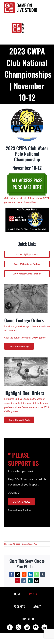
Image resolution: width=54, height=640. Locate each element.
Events (24, 544)
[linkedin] (44, 627)
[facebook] (10, 627)
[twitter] (18, 627)
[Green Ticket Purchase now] (27, 173)
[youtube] (36, 627)
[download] (27, 109)
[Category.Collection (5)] (27, 208)
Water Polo (32, 544)
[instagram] (27, 627)
